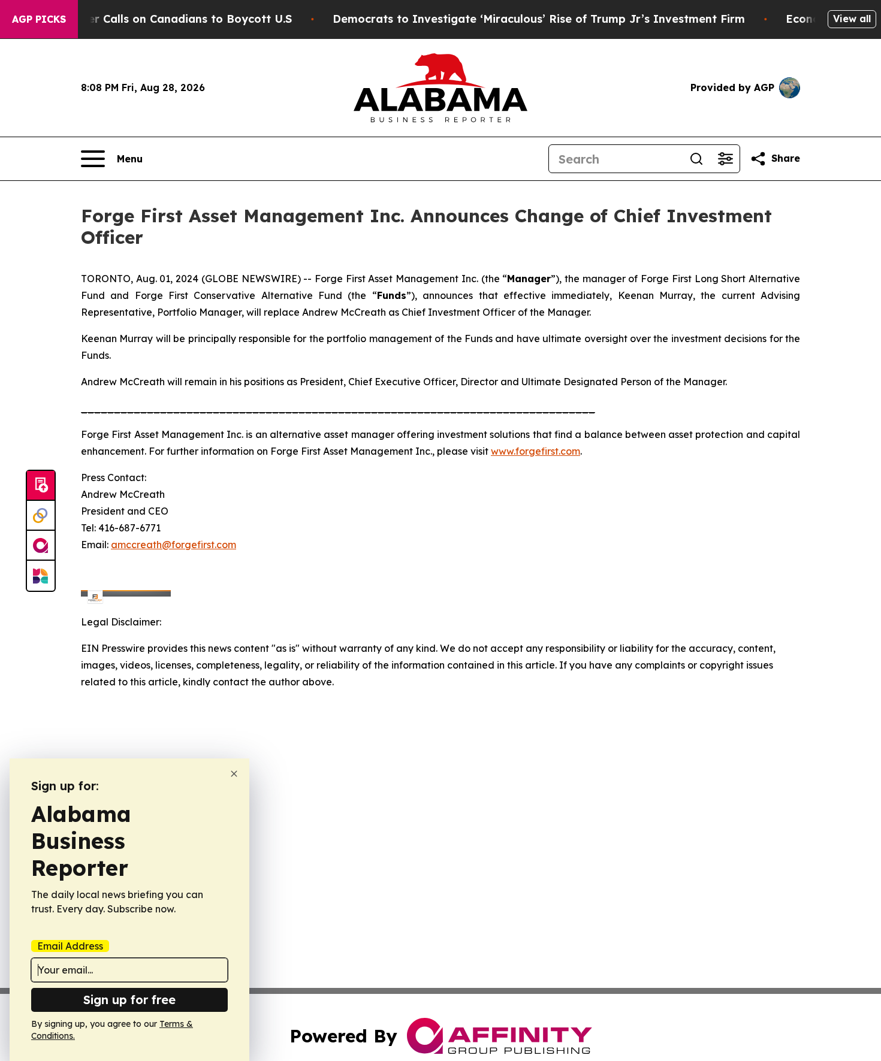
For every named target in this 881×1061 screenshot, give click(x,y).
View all (852, 19)
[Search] (696, 159)
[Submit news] (41, 486)
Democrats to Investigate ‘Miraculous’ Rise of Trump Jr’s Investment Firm (539, 19)
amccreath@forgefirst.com (173, 545)
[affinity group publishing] (41, 546)
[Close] (234, 773)
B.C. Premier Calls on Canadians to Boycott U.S (162, 19)
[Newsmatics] (41, 576)
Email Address (70, 946)
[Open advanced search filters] (725, 159)
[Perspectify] (41, 516)
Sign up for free (129, 999)
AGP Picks (39, 19)
